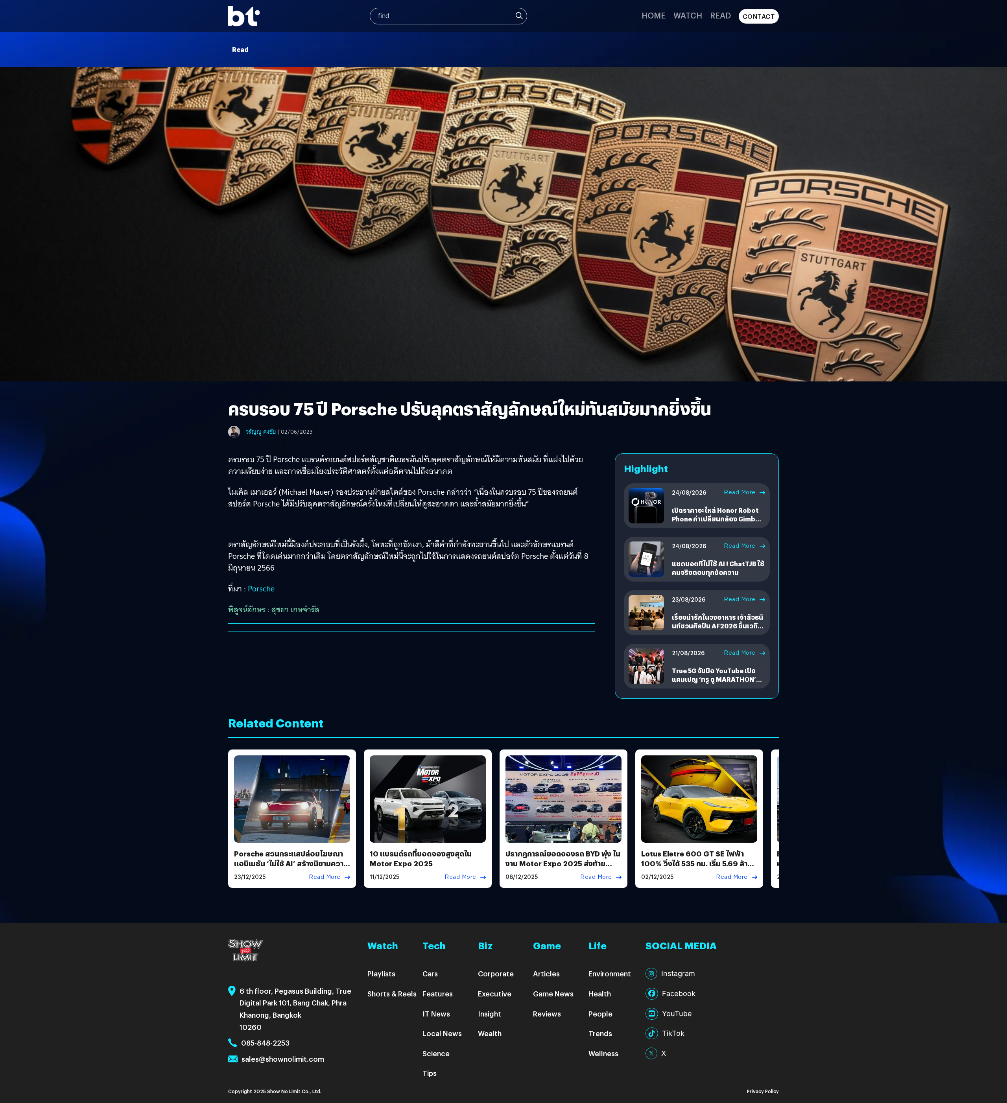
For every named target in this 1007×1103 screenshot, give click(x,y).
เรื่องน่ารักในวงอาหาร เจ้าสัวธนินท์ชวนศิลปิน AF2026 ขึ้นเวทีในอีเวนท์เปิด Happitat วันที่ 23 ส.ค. (718, 630)
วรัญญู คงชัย (261, 432)
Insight (489, 1013)
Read (720, 15)
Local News (442, 1033)
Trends (600, 1033)
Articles (546, 973)
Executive (494, 993)
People (600, 1013)
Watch (687, 15)
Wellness (603, 1053)
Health (599, 993)
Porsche (261, 588)
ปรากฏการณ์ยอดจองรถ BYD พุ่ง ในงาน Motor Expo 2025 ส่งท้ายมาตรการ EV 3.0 (562, 863)
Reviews (547, 1013)
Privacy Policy (763, 1091)
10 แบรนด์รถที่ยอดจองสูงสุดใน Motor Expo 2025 (421, 858)
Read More (740, 492)
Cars (430, 973)
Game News (553, 993)
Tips (429, 1073)
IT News (436, 1013)
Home (654, 15)
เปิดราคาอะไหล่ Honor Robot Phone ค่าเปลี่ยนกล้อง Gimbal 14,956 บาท (716, 519)
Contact (759, 16)
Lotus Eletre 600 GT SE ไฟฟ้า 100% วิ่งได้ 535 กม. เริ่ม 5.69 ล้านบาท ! (696, 863)
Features (437, 993)
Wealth (490, 1033)
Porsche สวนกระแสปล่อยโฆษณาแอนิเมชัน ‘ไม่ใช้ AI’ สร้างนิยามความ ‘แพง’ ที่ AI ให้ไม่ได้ (291, 863)
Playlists (381, 973)
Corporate (496, 973)
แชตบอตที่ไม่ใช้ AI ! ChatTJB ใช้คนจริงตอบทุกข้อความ (718, 568)
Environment (609, 973)
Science (436, 1053)
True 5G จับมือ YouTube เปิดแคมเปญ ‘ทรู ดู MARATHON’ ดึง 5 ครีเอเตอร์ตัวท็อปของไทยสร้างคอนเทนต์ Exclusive (717, 684)
